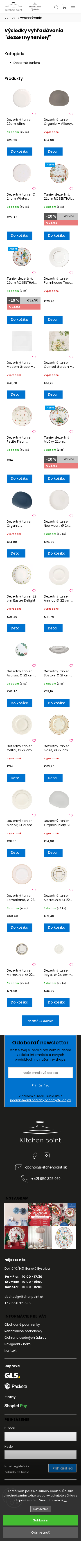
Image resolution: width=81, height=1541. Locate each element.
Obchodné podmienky (22, 1324)
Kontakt (10, 1350)
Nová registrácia (16, 1466)
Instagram (46, 1155)
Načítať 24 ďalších (40, 1021)
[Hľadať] (56, 6)
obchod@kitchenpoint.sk (46, 1167)
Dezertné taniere (27, 62)
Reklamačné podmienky (23, 1331)
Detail (53, 151)
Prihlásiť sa (41, 1085)
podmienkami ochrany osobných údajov (40, 1100)
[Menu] (73, 6)
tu (65, 1500)
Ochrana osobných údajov (25, 1337)
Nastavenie (40, 1509)
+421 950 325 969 (46, 1178)
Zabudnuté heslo (16, 1472)
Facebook (34, 1155)
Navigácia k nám (17, 1344)
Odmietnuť (40, 1532)
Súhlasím (40, 1520)
